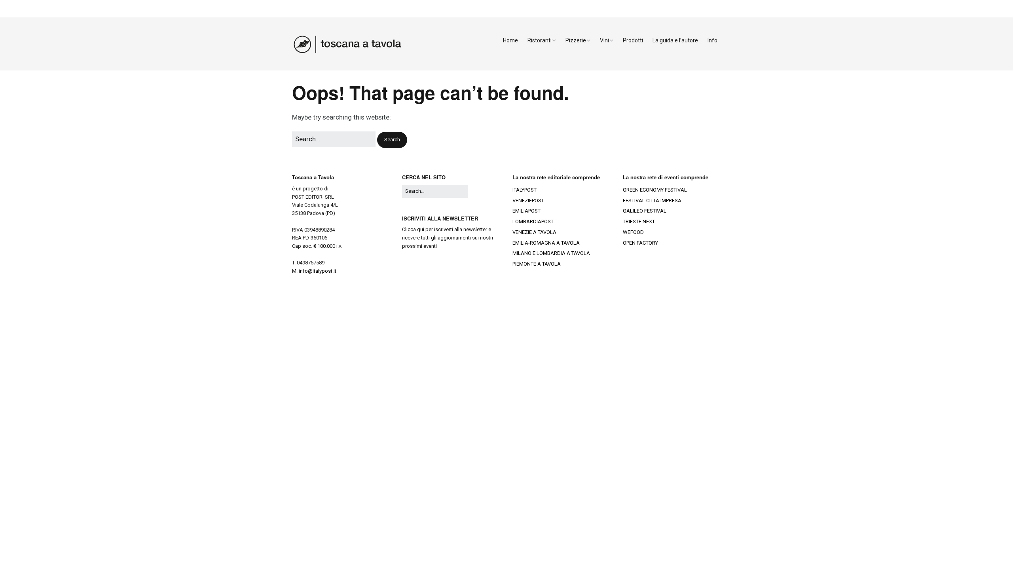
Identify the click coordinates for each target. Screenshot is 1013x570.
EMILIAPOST (526, 211)
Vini (604, 40)
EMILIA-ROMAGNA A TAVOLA (546, 243)
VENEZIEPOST (528, 200)
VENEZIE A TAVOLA (534, 232)
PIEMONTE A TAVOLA (536, 264)
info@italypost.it (317, 271)
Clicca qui (413, 229)
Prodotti (633, 40)
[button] (392, 140)
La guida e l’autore (675, 40)
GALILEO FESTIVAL (644, 211)
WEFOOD (633, 232)
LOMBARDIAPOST (533, 221)
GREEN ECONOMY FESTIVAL (655, 190)
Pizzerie (575, 40)
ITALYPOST (524, 190)
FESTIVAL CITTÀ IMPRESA (652, 200)
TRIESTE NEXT (639, 221)
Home (510, 40)
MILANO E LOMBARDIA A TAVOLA (551, 253)
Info (712, 40)
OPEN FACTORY (640, 243)
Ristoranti (539, 40)
